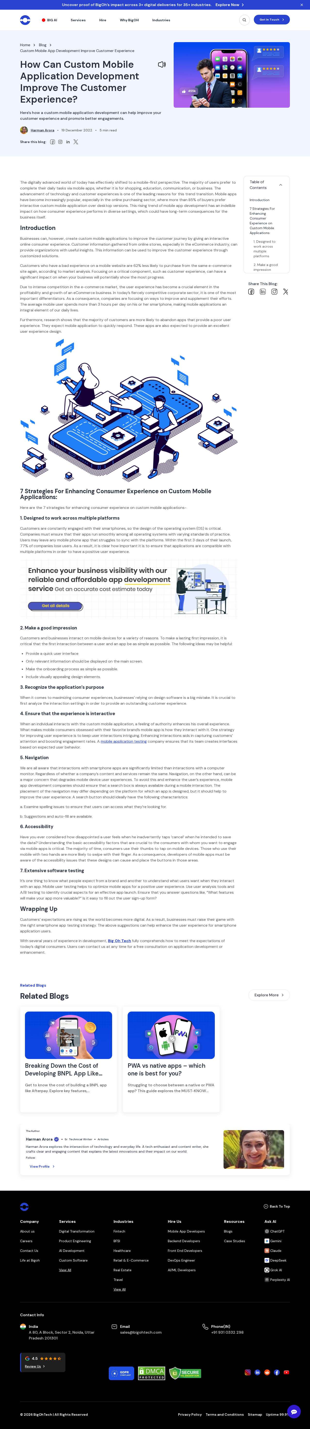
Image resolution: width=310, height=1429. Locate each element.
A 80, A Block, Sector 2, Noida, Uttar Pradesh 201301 (61, 1335)
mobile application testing (124, 741)
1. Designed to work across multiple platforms (265, 248)
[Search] (244, 20)
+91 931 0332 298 (227, 1332)
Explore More (267, 995)
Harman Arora (42, 130)
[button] (267, 185)
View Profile (40, 1166)
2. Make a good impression (266, 267)
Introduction (260, 200)
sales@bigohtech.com (141, 1332)
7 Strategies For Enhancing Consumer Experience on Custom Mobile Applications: (262, 220)
